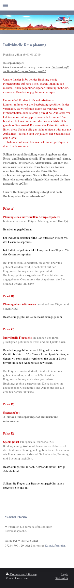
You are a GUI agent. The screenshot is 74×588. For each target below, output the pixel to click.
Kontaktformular (55, 545)
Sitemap (32, 574)
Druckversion (17, 574)
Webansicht (61, 578)
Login (64, 574)
